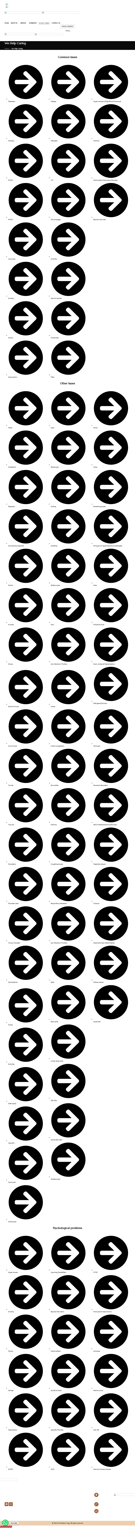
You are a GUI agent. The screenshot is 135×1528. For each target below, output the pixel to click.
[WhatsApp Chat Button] (5, 1523)
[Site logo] (23, 16)
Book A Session (67, 26)
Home (7, 49)
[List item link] (50, 1503)
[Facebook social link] (65, 1)
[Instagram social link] (69, 1)
